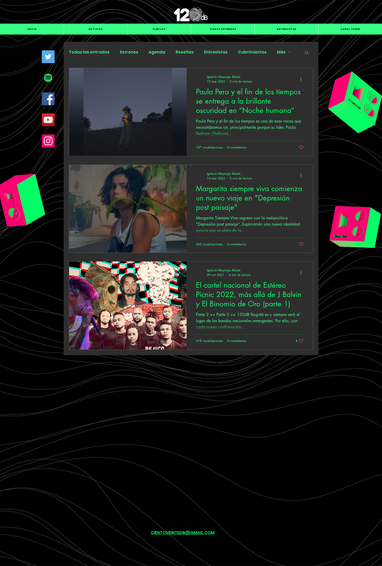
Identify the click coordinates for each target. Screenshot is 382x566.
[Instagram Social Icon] (48, 140)
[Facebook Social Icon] (48, 98)
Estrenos (129, 52)
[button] (306, 53)
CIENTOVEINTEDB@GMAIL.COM (182, 533)
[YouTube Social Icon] (48, 119)
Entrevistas (216, 52)
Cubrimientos (252, 52)
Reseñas (185, 52)
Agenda (157, 52)
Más (281, 52)
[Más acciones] (303, 79)
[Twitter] (48, 56)
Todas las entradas (89, 52)
